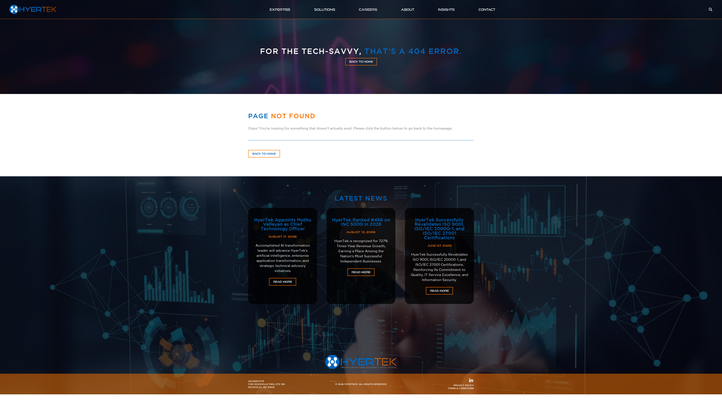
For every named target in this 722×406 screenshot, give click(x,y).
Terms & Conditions (461, 388)
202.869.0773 (256, 381)
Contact (487, 9)
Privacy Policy (464, 385)
